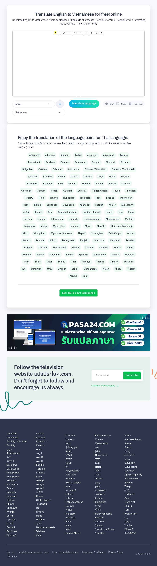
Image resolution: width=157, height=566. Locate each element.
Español (40, 438)
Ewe (60, 183)
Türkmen (129, 494)
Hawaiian (131, 190)
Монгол (99, 439)
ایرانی (39, 453)
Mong (39, 516)
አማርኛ (69, 455)
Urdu (49, 269)
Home (10, 552)
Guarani (67, 190)
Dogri (100, 176)
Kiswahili (70, 479)
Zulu (85, 276)
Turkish (114, 261)
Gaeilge (40, 480)
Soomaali (129, 471)
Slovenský (129, 463)
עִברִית (69, 459)
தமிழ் (127, 490)
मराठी (68, 529)
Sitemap (12, 556)
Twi (23, 269)
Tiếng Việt (129, 502)
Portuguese (68, 240)
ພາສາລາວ (100, 494)
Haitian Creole (99, 190)
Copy (123, 104)
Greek (54, 190)
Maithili (129, 219)
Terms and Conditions (93, 552)
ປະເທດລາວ (100, 490)
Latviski (69, 498)
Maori (88, 226)
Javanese (68, 204)
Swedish (129, 254)
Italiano (70, 439)
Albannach (12, 438)
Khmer (112, 204)
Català (10, 488)
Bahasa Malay (73, 533)
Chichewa (73, 169)
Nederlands (101, 455)
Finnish (86, 183)
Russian (130, 240)
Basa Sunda (13, 469)
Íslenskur (71, 436)
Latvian (28, 219)
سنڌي (127, 459)
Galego (40, 484)
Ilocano (110, 197)
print (112, 104)
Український (130, 514)
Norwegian (97, 233)
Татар (127, 486)
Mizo (25, 233)
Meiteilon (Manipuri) (122, 226)
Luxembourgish (92, 219)
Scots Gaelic (59, 247)
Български (12, 484)
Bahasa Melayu (103, 436)
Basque (65, 162)
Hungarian (69, 197)
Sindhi (129, 247)
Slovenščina (130, 467)
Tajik (26, 261)
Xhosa (118, 269)
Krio (50, 212)
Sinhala (27, 254)
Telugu (61, 261)
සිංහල (127, 451)
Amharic (65, 155)
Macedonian (112, 219)
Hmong (54, 197)
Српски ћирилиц (133, 475)
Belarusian (80, 162)
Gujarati (82, 190)
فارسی (39, 457)
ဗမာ (97, 447)
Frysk (39, 477)
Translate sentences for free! (33, 552)
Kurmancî (71, 490)
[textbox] (78, 66)
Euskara (40, 445)
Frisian (112, 183)
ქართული (71, 447)
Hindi (41, 197)
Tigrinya (86, 261)
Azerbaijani (34, 162)
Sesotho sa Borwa (104, 529)
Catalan (42, 169)
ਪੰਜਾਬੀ (98, 506)
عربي (9, 449)
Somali (69, 254)
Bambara (50, 162)
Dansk (10, 524)
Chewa (10, 504)
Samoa (98, 525)
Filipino (72, 183)
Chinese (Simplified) (95, 169)
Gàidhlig (11, 445)
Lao (121, 212)
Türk (126, 510)
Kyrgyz (109, 212)
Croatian (47, 176)
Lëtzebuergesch (74, 502)
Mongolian (39, 233)
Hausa (116, 190)
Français (40, 473)
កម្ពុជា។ (69, 463)
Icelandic (85, 197)
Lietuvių (70, 506)
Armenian (92, 155)
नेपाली (97, 459)
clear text (137, 104)
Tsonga (100, 261)
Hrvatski (40, 520)
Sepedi (75, 247)
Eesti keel (12, 531)
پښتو (97, 482)
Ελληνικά (11, 535)
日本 (97, 463)
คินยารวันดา (127, 204)
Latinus (69, 494)
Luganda (73, 219)
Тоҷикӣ (128, 506)
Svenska (128, 482)
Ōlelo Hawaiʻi (43, 500)
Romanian (114, 240)
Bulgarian (27, 169)
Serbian (89, 247)
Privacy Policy (115, 552)
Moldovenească (103, 514)
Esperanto (32, 183)
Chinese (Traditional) (123, 169)
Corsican (33, 176)
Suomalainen (131, 479)
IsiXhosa (40, 531)
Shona (117, 247)
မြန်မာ (98, 451)
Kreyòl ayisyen (73, 482)
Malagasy (29, 226)
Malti (68, 522)
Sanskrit (42, 247)
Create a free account (103, 386)
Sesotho (103, 247)
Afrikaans (34, 155)
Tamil (38, 261)
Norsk (98, 467)
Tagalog (40, 469)
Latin (131, 212)
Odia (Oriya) (115, 233)
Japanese (52, 204)
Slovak (40, 254)
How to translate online (65, 552)
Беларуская (13, 473)
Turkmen (128, 261)
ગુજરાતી (40, 488)
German (41, 190)
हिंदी (37, 508)
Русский (99, 522)
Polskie (99, 498)
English (125, 176)
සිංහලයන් (129, 455)
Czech (61, 176)
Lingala (42, 219)
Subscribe (132, 375)
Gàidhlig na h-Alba (16, 441)
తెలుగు (127, 498)
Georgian (26, 190)
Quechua (99, 240)
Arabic (78, 155)
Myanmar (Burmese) (62, 233)
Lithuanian (57, 219)
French (99, 183)
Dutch (112, 176)
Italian (37, 204)
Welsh (105, 269)
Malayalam (59, 226)
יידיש (38, 449)
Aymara (124, 155)
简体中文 (129, 529)
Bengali (96, 162)
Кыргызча (71, 475)
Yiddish (131, 269)
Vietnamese (90, 269)
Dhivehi (88, 176)
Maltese (75, 226)
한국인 (39, 492)
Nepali (81, 233)
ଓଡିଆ (98, 471)
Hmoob (40, 512)
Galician (126, 183)
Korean (38, 212)
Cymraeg (11, 520)
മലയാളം (70, 518)
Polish (53, 240)
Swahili (115, 254)
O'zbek (99, 479)
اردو (126, 518)
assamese (108, 155)
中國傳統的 (130, 533)
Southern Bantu (132, 439)
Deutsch (11, 527)
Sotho (127, 436)
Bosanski (11, 480)
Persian (40, 240)
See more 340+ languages (78, 293)
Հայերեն (41, 504)
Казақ (69, 451)
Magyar (69, 510)
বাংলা (9, 457)
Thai (73, 261)
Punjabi (84, 240)
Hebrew (29, 197)
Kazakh (99, 204)
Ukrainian (36, 269)
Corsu (10, 516)
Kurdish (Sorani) (91, 212)
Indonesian (126, 197)
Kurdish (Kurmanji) (67, 212)
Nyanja (10, 512)
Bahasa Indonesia (45, 527)
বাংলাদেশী (10, 461)
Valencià (11, 492)
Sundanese (100, 254)
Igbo (98, 197)
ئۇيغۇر (127, 522)
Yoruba (73, 276)
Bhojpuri (110, 162)
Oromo (130, 233)
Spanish (83, 254)
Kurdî (68, 486)
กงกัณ (26, 212)
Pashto (26, 240)
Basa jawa (12, 465)
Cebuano (57, 169)
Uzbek (74, 269)
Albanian (50, 155)
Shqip (127, 447)
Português (100, 502)
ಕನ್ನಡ (68, 443)
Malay (44, 226)
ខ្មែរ (67, 467)
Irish (26, 204)
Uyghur (62, 269)
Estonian (48, 183)
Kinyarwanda (72, 471)
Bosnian (125, 162)
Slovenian (55, 254)
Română (99, 518)
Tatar (49, 261)
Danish (74, 176)
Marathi (101, 226)
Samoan (28, 247)
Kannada (84, 204)
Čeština (11, 500)
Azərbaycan (13, 453)
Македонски (101, 443)
